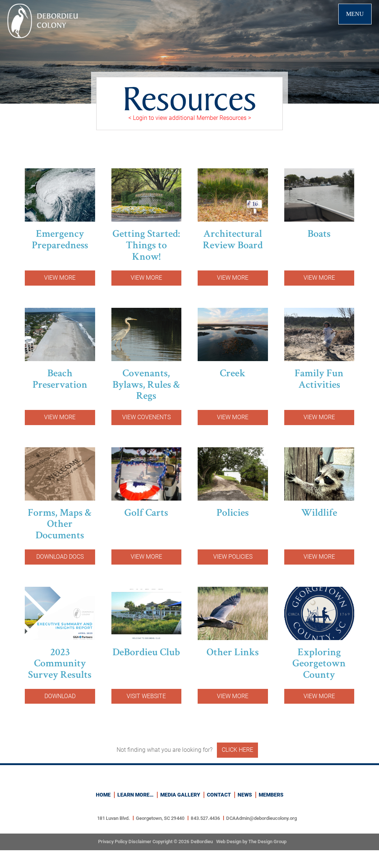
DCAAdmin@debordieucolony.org (261, 818)
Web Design (228, 841)
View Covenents (146, 417)
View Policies (232, 556)
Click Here (237, 749)
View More (60, 277)
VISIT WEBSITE (146, 696)
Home (103, 795)
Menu (355, 14)
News (245, 795)
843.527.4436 (205, 818)
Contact (219, 795)
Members (271, 795)
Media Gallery (180, 795)
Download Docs (60, 556)
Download (60, 696)
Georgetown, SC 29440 (160, 818)
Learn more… (135, 795)
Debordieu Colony (42, 21)
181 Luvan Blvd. (113, 818)
